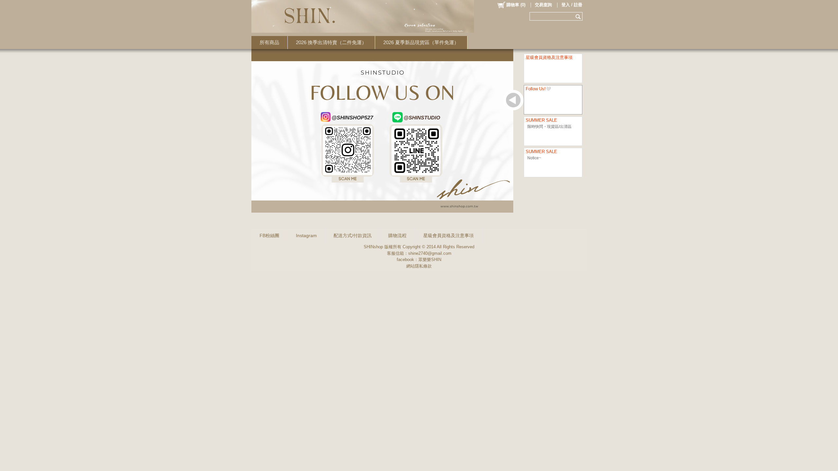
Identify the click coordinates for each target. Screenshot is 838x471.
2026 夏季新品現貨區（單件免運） (421, 42)
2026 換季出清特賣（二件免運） (331, 42)
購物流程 (397, 235)
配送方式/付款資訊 (353, 235)
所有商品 (269, 42)
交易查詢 (543, 4)
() (515, 4)
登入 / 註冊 (571, 4)
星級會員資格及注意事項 (448, 235)
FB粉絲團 (269, 235)
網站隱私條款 (419, 266)
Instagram (306, 235)
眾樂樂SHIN (429, 259)
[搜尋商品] (578, 16)
